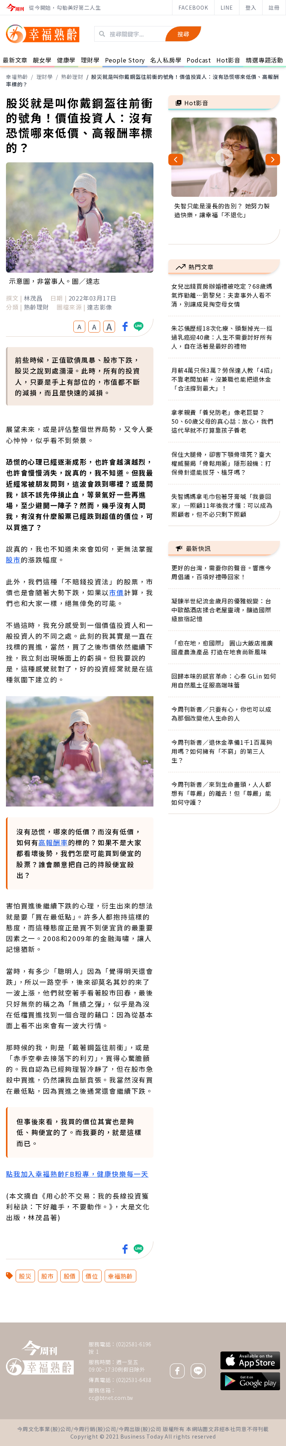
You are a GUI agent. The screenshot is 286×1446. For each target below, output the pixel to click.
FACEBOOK (193, 7)
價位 (92, 1276)
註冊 (274, 7)
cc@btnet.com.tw (111, 1397)
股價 (70, 1276)
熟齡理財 (72, 76)
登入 (251, 7)
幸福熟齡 (17, 76)
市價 (116, 592)
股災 (25, 1276)
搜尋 (183, 33)
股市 (13, 559)
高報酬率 (53, 842)
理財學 (44, 76)
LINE (226, 7)
